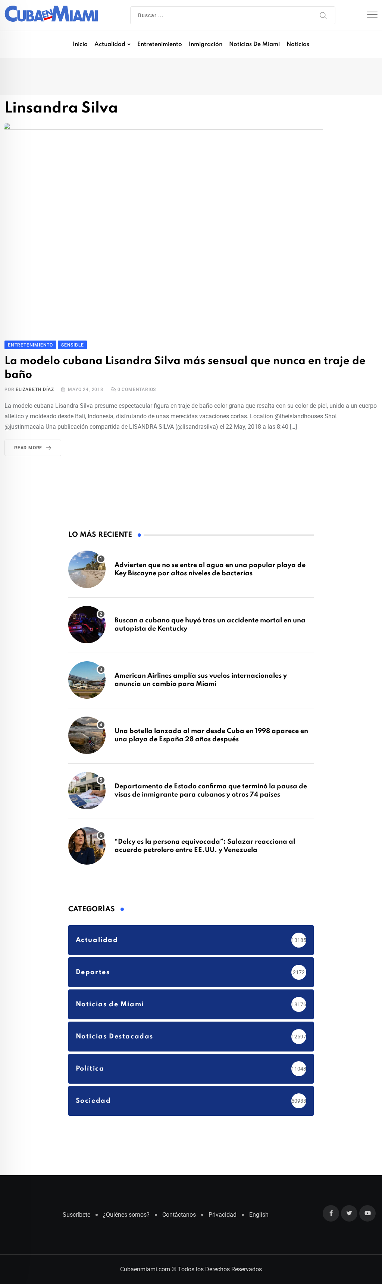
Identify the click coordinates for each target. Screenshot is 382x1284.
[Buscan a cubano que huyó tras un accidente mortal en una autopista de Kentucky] (87, 624)
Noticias (297, 44)
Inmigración (205, 44)
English (259, 1214)
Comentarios (137, 389)
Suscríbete (76, 1214)
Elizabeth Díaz (35, 389)
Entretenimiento (159, 44)
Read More (28, 447)
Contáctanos (179, 1214)
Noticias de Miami (254, 44)
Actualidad (109, 44)
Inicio (80, 44)
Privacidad (223, 1214)
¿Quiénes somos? (126, 1214)
